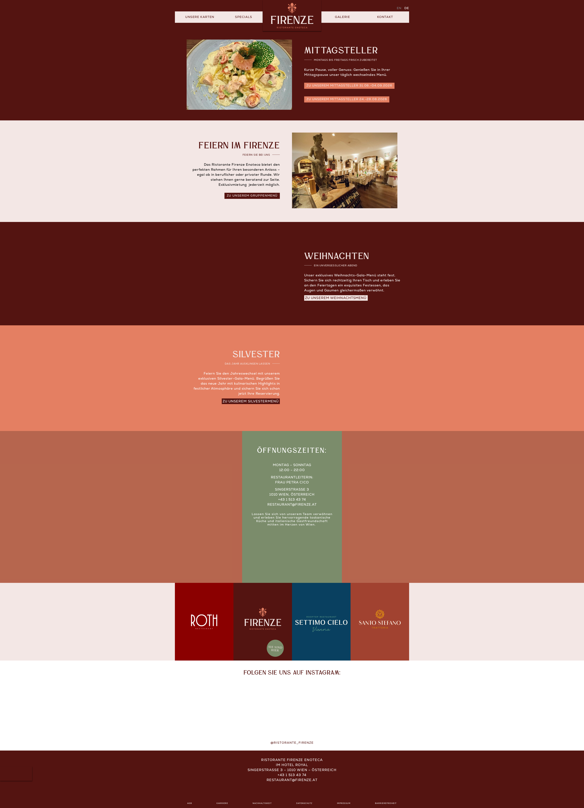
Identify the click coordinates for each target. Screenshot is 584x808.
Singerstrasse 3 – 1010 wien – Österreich (292, 770)
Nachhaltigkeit (262, 803)
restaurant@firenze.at (292, 505)
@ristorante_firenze (292, 742)
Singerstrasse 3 (292, 489)
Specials (243, 17)
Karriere (222, 803)
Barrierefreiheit (386, 803)
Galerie (342, 17)
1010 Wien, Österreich (292, 495)
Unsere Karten (199, 17)
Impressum (344, 803)
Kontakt (385, 17)
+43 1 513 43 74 (292, 500)
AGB (189, 803)
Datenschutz (304, 803)
